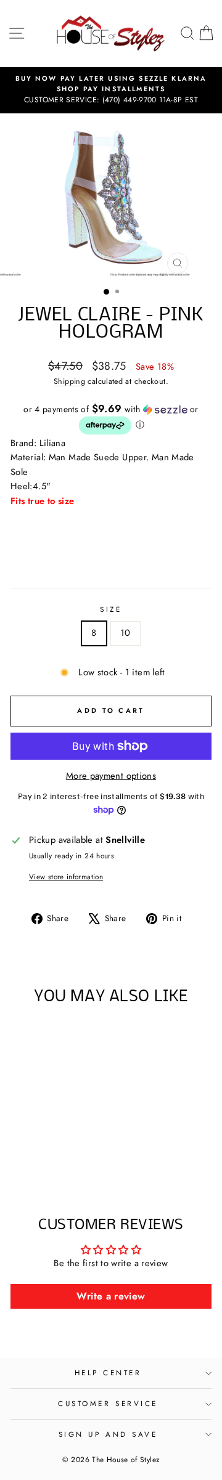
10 (125, 633)
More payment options (111, 776)
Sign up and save (108, 1434)
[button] (111, 419)
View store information (66, 876)
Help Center (108, 1372)
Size (110, 609)
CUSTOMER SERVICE (108, 1403)
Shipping (69, 381)
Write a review (110, 1296)
